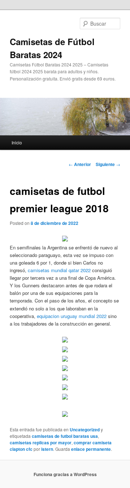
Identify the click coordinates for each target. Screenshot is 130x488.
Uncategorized (85, 429)
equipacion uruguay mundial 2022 (72, 316)
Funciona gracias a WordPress (65, 474)
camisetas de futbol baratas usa (65, 436)
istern (47, 449)
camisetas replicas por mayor (41, 442)
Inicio (17, 142)
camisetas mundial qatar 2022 (59, 270)
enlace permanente (91, 449)
